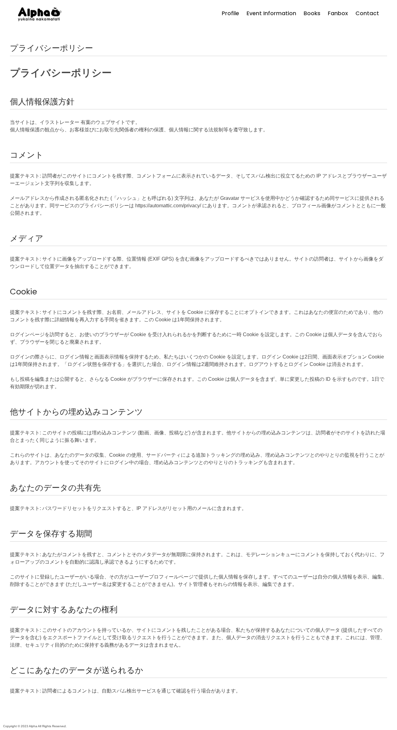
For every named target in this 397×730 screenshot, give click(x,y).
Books (312, 13)
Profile (230, 13)
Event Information (271, 13)
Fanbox (338, 13)
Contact (367, 13)
